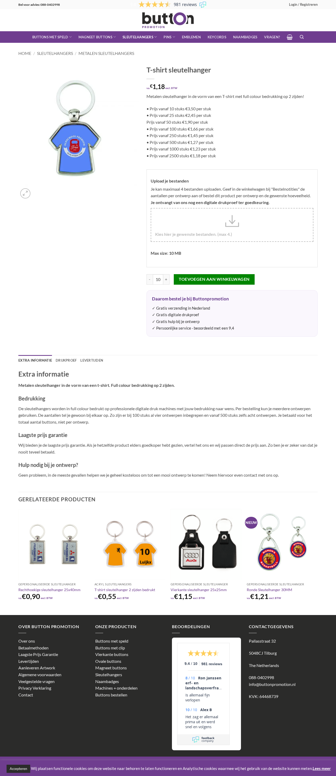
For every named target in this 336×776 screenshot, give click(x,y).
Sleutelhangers (138, 37)
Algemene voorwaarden (39, 674)
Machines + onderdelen (116, 687)
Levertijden (28, 661)
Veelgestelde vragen (36, 681)
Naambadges (245, 37)
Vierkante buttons (111, 654)
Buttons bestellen (111, 694)
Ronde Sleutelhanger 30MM (269, 589)
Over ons (26, 640)
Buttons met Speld (50, 37)
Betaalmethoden (33, 647)
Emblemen (191, 37)
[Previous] (19, 561)
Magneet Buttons (95, 37)
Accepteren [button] (18, 769)
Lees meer (322, 768)
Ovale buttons (108, 661)
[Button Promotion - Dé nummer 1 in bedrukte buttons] (168, 20)
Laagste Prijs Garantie (38, 654)
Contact (25, 694)
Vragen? (272, 37)
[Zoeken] (302, 37)
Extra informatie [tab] (35, 360)
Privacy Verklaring (34, 687)
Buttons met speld (111, 640)
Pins (167, 37)
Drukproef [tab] (66, 360)
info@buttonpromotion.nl (272, 684)
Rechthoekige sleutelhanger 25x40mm (49, 589)
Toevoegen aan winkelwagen (214, 279)
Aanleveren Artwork (36, 667)
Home (24, 53)
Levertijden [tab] (91, 360)
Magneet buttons (111, 667)
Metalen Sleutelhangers (106, 53)
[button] (303, 4)
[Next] (317, 561)
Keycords (217, 37)
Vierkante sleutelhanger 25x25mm (199, 589)
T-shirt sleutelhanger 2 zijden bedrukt (124, 589)
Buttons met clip (110, 647)
